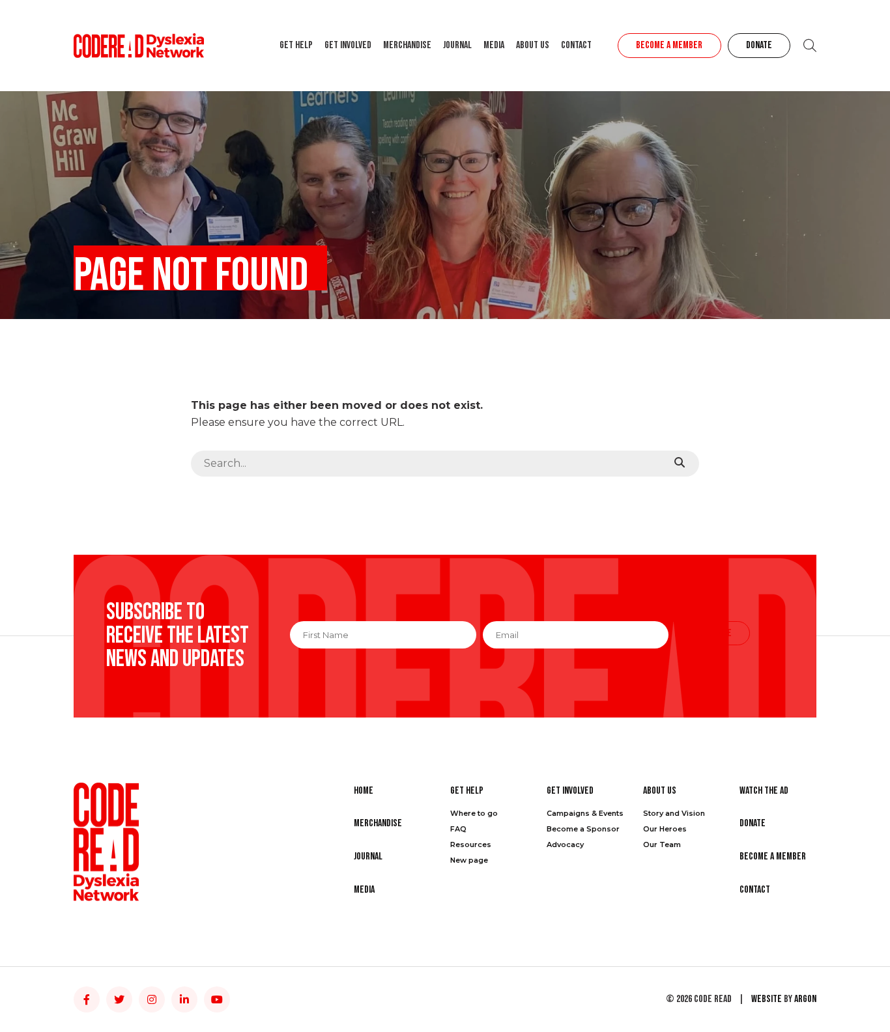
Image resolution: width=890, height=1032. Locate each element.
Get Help (296, 45)
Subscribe (712, 633)
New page (469, 860)
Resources (470, 844)
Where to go (474, 813)
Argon (805, 999)
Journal (457, 45)
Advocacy (565, 844)
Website (766, 999)
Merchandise (407, 45)
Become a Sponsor (583, 828)
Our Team (662, 844)
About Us (532, 45)
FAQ (458, 828)
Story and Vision (674, 813)
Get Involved (347, 45)
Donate (759, 45)
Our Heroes (665, 828)
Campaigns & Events (585, 813)
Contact (576, 45)
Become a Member (669, 45)
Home (363, 791)
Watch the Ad (763, 791)
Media (493, 45)
